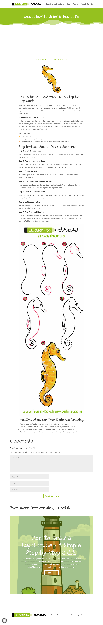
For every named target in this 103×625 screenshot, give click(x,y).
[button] (4, 620)
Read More (51, 572)
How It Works (72, 4)
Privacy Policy (55, 615)
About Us (85, 4)
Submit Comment (52, 496)
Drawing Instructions (55, 4)
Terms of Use (69, 615)
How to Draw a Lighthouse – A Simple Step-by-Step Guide (51, 545)
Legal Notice (80, 615)
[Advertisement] (51, 41)
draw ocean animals (43, 59)
